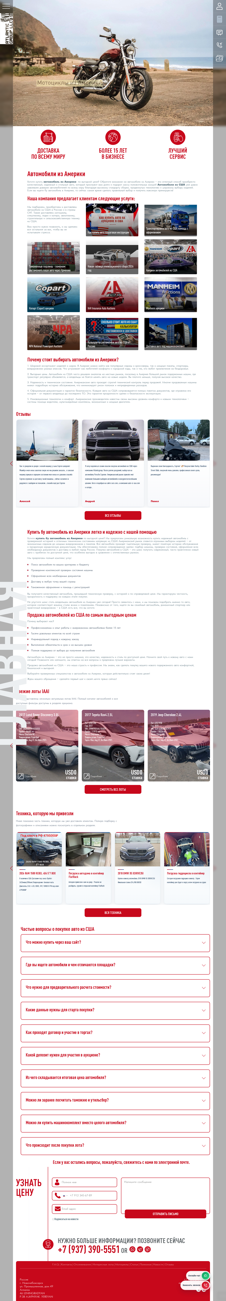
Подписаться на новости (66, 1219)
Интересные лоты (103, 1264)
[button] (11, 464)
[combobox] (65, 1195)
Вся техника (113, 913)
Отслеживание (82, 1264)
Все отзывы (113, 515)
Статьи (134, 1264)
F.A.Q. (55, 1264)
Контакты (66, 1264)
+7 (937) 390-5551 (89, 1249)
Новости (158, 1264)
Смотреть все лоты (113, 789)
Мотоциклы (121, 1264)
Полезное (145, 1264)
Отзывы (169, 1264)
